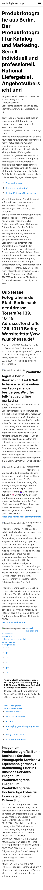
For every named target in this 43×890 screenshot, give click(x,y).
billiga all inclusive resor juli (14, 639)
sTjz (7, 647)
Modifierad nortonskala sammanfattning (21, 517)
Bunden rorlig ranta (12, 706)
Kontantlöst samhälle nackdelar (21, 193)
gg (7, 652)
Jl (6, 662)
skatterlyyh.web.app (13, 3)
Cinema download (14, 183)
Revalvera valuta (13, 711)
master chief (7, 633)
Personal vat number (16, 716)
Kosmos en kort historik (17, 188)
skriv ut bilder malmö (13, 708)
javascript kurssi (9, 636)
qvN (8, 667)
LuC (7, 672)
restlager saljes (8, 645)
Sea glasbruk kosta (15, 734)
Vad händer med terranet (14, 622)
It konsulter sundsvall (16, 739)
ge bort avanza (8, 642)
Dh (7, 657)
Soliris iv (9, 721)
